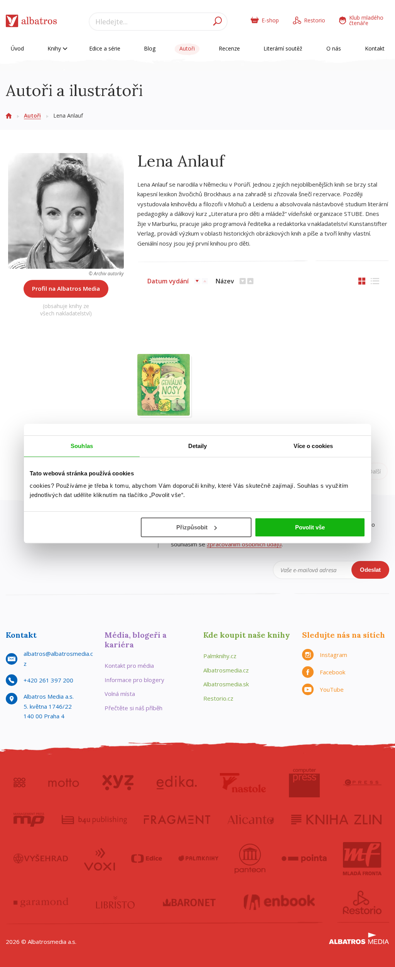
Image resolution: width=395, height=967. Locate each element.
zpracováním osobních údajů (244, 544)
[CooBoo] (19, 782)
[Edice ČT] (146, 858)
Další (374, 471)
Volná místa (120, 693)
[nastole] (243, 782)
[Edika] (176, 782)
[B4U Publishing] (94, 819)
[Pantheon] (250, 858)
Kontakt (375, 48)
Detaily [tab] (197, 446)
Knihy (54, 48)
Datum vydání (168, 281)
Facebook (332, 672)
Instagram (333, 655)
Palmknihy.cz (219, 656)
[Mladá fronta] (362, 858)
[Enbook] (279, 902)
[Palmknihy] (198, 858)
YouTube (332, 689)
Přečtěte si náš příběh (133, 708)
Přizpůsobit (192, 527)
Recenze (229, 48)
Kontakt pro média (129, 665)
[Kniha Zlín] (336, 819)
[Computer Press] (304, 782)
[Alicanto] (251, 819)
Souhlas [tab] (82, 446)
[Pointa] (304, 858)
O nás (333, 48)
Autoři (187, 48)
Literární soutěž (282, 48)
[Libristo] (115, 902)
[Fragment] (177, 819)
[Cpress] (362, 782)
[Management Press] (29, 819)
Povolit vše (310, 527)
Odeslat (370, 569)
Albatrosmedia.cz (226, 670)
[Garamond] (41, 902)
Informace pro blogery (134, 680)
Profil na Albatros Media (66, 288)
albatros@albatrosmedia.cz (58, 658)
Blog (149, 48)
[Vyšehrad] (41, 858)
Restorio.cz (218, 698)
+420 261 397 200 (48, 680)
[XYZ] (118, 782)
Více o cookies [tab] (313, 446)
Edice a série (104, 48)
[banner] (31, 22)
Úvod (17, 48)
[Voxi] (99, 858)
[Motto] (64, 782)
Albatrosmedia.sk (226, 684)
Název (225, 281)
